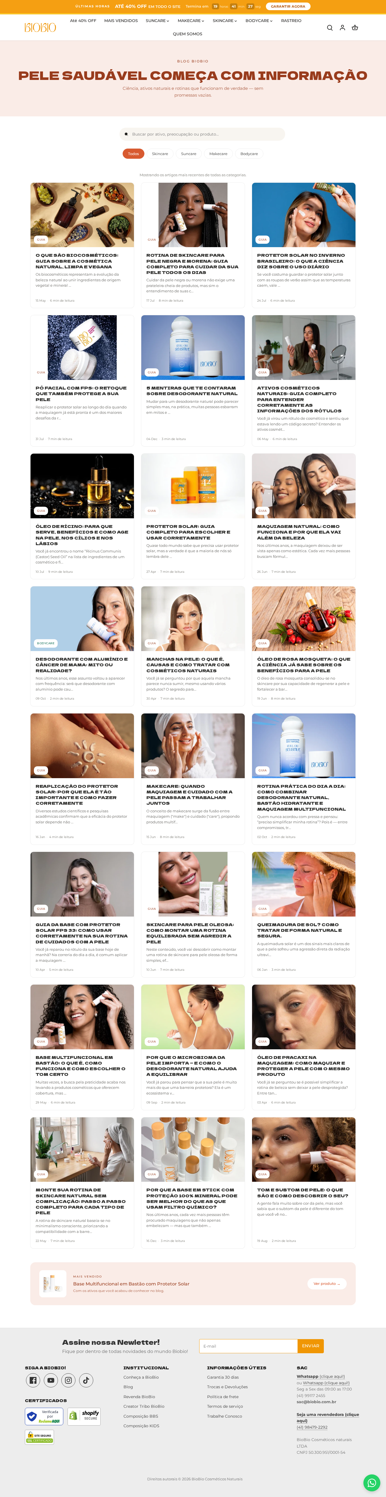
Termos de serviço (225, 1406)
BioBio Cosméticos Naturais (217, 1479)
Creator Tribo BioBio (143, 1406)
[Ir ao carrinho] (355, 27)
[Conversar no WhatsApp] (371, 1482)
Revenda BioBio (139, 1396)
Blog (128, 1386)
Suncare (188, 153)
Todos (133, 153)
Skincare (160, 153)
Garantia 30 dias (223, 1377)
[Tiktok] (86, 1380)
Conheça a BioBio (141, 1377)
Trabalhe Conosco (224, 1416)
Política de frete (222, 1396)
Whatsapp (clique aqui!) (326, 1382)
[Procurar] (330, 27)
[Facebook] (33, 1380)
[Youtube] (51, 1380)
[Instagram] (68, 1380)
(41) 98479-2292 (312, 1427)
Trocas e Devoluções (227, 1386)
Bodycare (249, 153)
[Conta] (342, 27)
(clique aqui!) (321, 1376)
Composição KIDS (141, 1425)
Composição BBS (140, 1416)
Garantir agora (288, 6)
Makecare (218, 153)
